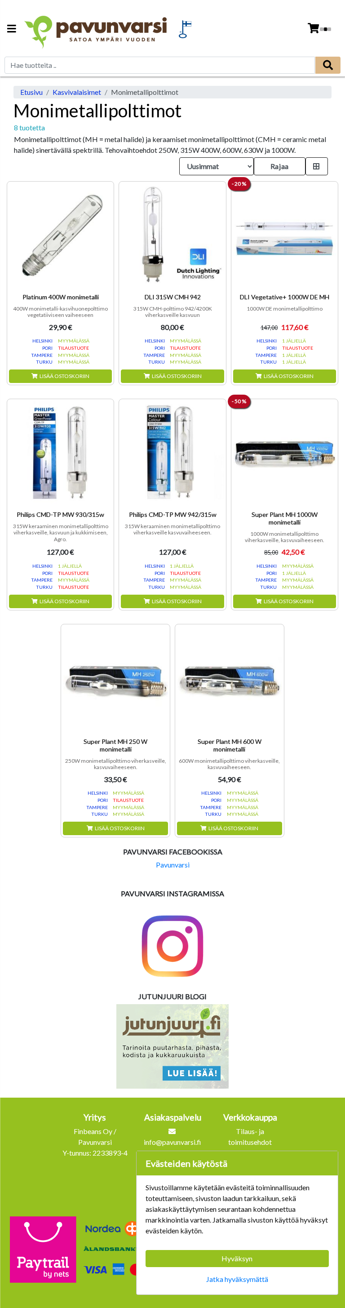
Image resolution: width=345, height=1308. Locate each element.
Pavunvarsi (173, 864)
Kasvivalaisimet (77, 92)
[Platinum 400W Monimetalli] (60, 234)
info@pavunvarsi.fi (172, 1142)
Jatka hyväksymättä (237, 1279)
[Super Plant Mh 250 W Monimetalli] (115, 678)
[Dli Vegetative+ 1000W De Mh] (284, 234)
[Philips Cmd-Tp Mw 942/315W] (172, 452)
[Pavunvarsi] (96, 29)
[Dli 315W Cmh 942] (172, 234)
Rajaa (279, 166)
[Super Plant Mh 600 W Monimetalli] (229, 678)
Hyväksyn (236, 1258)
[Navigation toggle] (11, 29)
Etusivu (31, 92)
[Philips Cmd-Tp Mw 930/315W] (60, 452)
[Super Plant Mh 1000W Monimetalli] (284, 452)
